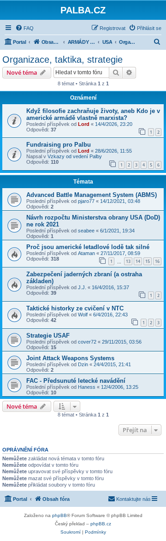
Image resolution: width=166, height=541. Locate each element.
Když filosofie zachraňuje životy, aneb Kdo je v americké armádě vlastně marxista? (93, 114)
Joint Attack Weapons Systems (70, 358)
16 (157, 261)
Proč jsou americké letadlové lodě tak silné (87, 247)
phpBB (59, 515)
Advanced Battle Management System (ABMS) (91, 194)
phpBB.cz (100, 523)
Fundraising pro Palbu (58, 144)
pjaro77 (86, 201)
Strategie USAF (48, 335)
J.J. (82, 287)
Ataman (86, 253)
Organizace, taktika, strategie (62, 59)
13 (128, 261)
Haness (86, 387)
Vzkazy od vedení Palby (74, 156)
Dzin (83, 364)
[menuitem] (24, 28)
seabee (86, 230)
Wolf (83, 314)
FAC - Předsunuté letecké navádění (75, 380)
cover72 (87, 342)
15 (147, 261)
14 (138, 261)
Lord (83, 124)
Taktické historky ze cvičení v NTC (75, 308)
